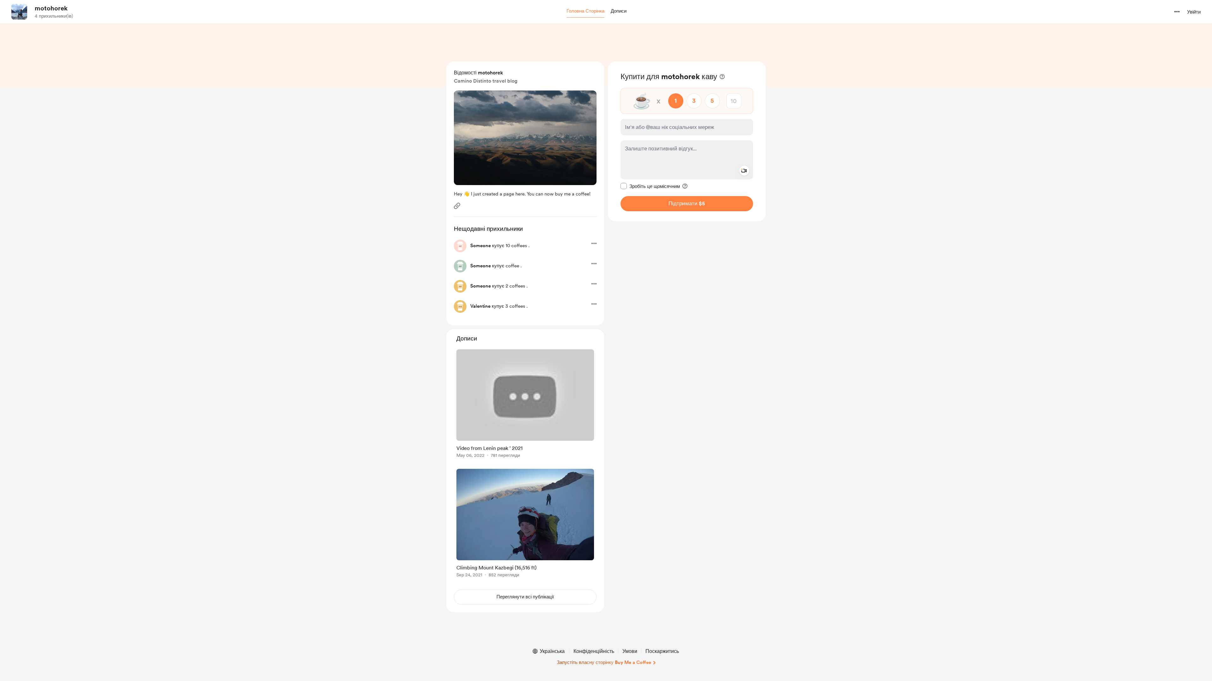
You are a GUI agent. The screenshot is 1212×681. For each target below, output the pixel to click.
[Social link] (457, 206)
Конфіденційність (593, 651)
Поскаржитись (662, 651)
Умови (629, 651)
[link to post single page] (525, 405)
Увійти (1194, 12)
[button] (585, 11)
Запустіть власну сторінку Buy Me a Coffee (604, 662)
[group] (525, 405)
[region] (687, 141)
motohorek (51, 8)
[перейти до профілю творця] (19, 12)
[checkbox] (650, 186)
